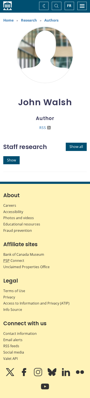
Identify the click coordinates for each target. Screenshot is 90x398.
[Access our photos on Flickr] (80, 375)
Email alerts (12, 339)
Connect (13, 260)
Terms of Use (14, 290)
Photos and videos (18, 217)
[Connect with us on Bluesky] (52, 375)
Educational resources (21, 224)
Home (8, 20)
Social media (13, 352)
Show (11, 160)
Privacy (9, 297)
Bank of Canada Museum (23, 254)
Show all (76, 146)
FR (69, 5)
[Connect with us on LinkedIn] (66, 375)
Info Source (12, 309)
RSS (42, 127)
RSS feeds (11, 346)
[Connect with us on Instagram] (38, 375)
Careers (9, 205)
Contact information (20, 333)
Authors (51, 20)
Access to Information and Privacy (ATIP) (36, 303)
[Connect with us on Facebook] (24, 375)
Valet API (10, 358)
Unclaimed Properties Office (26, 266)
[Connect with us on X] (10, 375)
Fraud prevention (17, 230)
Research (29, 20)
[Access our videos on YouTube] (45, 389)
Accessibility (13, 211)
